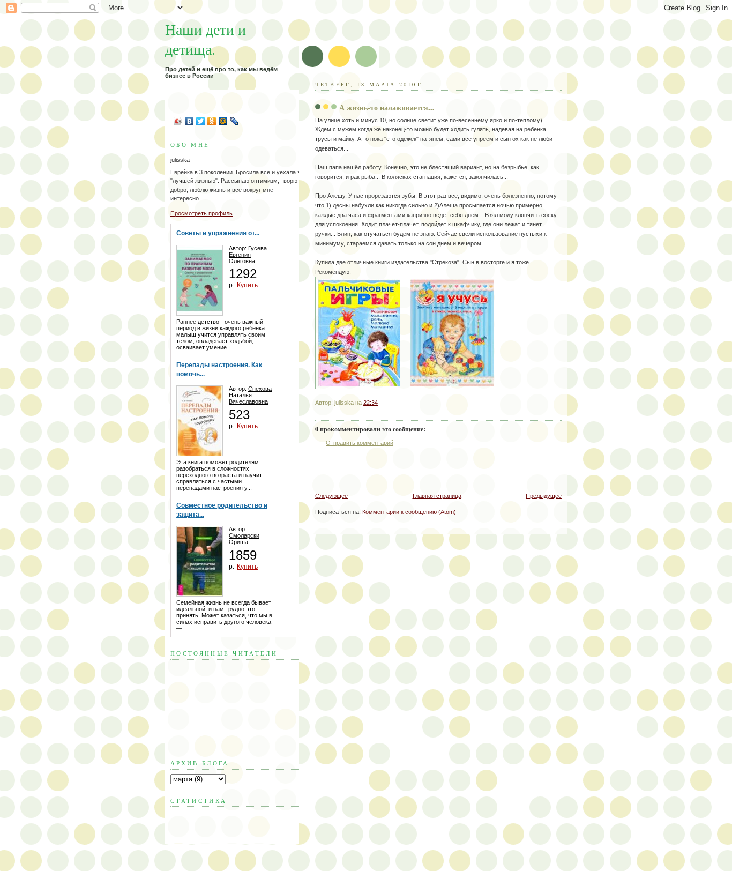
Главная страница (437, 496)
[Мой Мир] (223, 121)
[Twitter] (200, 121)
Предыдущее (544, 496)
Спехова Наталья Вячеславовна (250, 395)
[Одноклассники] (212, 121)
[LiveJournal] (234, 121)
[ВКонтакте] (189, 121)
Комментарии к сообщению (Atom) (409, 512)
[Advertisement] (440, 469)
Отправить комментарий (359, 443)
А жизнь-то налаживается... (387, 107)
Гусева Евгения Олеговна (248, 254)
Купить (247, 285)
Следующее (331, 496)
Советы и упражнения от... (217, 233)
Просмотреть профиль (201, 213)
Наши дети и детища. (205, 39)
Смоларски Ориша (244, 538)
